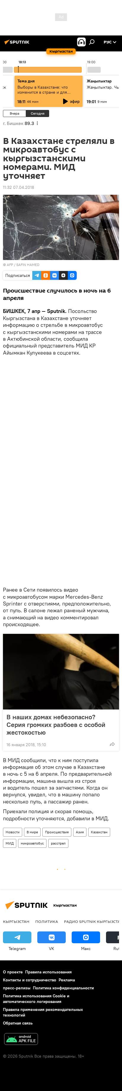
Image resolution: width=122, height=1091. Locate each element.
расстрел (58, 843)
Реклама (67, 980)
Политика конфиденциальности (63, 988)
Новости (13, 832)
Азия (80, 832)
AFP (10, 264)
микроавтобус (32, 843)
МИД (10, 843)
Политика (46, 921)
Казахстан (99, 832)
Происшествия (57, 832)
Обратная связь (18, 1023)
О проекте (13, 972)
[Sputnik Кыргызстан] (18, 44)
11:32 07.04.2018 (18, 187)
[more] (112, 744)
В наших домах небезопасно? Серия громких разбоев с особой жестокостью (56, 724)
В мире (32, 832)
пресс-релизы (16, 988)
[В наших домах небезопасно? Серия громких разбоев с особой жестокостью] (61, 672)
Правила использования (48, 972)
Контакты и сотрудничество (29, 980)
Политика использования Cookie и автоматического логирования (36, 998)
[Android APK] (21, 1039)
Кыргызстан (16, 921)
